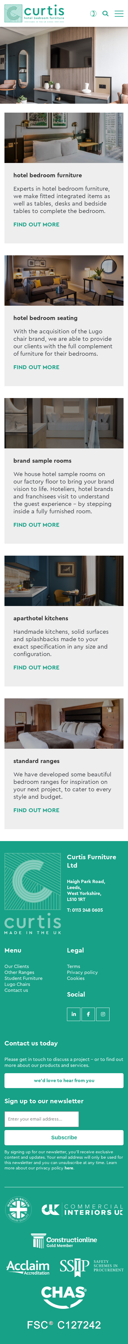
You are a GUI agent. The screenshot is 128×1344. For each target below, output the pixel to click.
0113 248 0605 (87, 910)
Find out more (36, 225)
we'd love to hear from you (64, 1080)
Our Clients (16, 966)
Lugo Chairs (17, 984)
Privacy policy (82, 972)
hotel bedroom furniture (47, 175)
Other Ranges (19, 972)
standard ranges (36, 761)
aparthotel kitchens (40, 618)
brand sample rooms (42, 461)
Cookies (76, 978)
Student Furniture (23, 978)
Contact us (16, 990)
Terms (73, 966)
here (69, 1168)
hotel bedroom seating (45, 318)
